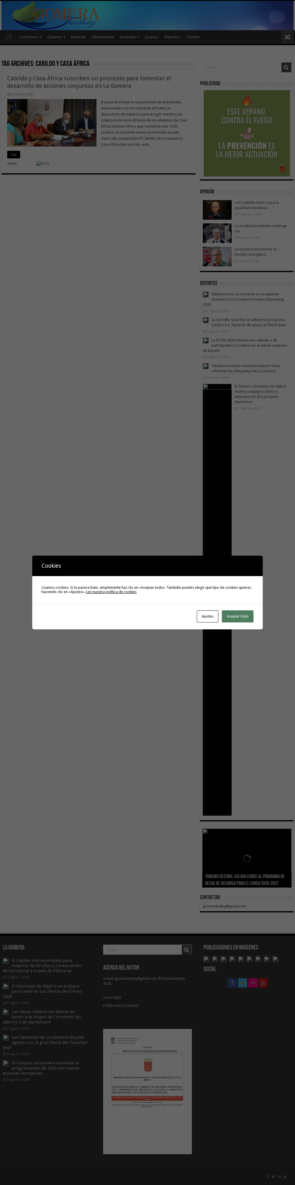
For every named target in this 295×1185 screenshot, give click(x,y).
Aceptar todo (238, 616)
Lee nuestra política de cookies (111, 592)
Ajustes (207, 616)
